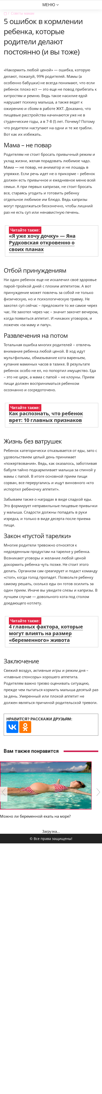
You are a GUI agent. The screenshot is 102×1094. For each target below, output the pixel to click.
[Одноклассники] (25, 727)
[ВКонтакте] (12, 727)
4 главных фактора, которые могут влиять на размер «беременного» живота (46, 633)
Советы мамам (22, 13)
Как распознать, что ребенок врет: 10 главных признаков (46, 416)
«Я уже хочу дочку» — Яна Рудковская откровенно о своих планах (42, 243)
